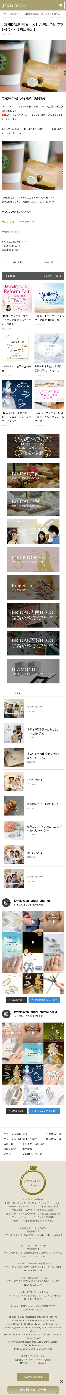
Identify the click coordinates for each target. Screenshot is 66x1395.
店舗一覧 (8, 1144)
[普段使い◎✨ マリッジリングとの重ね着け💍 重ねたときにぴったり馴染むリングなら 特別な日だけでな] (53, 921)
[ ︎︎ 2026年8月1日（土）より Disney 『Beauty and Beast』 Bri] (53, 1053)
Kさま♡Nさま (35, 779)
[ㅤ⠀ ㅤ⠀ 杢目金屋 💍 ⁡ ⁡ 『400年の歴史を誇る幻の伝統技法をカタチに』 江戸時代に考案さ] (12, 1095)
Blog (17, 692)
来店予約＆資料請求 (33, 1377)
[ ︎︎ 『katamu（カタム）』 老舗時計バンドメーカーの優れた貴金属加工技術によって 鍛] (53, 1095)
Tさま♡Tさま (34, 877)
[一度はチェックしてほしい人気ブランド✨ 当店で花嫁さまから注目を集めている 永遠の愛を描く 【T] (12, 921)
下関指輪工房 (53, 1134)
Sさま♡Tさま (34, 707)
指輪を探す (10, 1148)
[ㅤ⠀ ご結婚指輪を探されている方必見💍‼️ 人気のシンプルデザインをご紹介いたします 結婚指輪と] (33, 1095)
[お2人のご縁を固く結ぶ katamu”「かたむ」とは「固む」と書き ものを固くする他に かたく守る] (12, 983)
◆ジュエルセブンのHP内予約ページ (19, 221)
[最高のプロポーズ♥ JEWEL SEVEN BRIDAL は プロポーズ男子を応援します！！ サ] (53, 963)
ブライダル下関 (12, 1139)
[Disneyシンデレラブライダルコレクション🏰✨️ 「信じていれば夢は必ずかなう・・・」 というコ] (33, 1074)
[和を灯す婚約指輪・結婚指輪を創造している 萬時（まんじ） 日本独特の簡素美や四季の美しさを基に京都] (53, 1033)
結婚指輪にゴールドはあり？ (43, 804)
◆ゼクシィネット (10, 231)
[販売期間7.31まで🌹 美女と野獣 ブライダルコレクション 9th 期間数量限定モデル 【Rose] (33, 983)
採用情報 (27, 1148)
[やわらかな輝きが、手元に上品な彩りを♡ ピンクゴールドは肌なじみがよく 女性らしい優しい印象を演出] (53, 983)
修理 (24, 1134)
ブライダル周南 (12, 1134)
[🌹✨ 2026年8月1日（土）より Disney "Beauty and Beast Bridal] (33, 942)
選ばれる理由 (29, 1139)
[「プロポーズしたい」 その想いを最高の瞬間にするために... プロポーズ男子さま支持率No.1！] (33, 921)
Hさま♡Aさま (35, 852)
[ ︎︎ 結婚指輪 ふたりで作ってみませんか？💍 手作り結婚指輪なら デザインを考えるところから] (12, 1033)
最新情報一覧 (50, 276)
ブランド (8, 1153)
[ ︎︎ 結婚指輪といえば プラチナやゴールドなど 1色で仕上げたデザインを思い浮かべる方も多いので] (12, 1053)
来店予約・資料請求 (33, 1144)
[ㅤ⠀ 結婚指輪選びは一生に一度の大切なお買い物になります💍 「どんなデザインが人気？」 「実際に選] (53, 1074)
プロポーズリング (32, 1153)
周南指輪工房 (53, 1139)
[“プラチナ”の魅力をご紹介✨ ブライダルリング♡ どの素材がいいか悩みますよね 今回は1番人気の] (33, 963)
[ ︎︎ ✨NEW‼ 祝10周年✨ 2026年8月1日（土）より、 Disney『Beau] (12, 1074)
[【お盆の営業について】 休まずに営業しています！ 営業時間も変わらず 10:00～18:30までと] (12, 942)
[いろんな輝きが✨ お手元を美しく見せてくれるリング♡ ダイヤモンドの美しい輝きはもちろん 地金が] (53, 942)
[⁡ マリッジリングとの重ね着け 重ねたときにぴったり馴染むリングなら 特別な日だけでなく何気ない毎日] (33, 1033)
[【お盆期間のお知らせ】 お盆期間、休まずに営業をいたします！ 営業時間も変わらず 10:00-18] (33, 1053)
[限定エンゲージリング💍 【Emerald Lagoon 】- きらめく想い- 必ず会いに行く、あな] (12, 963)
